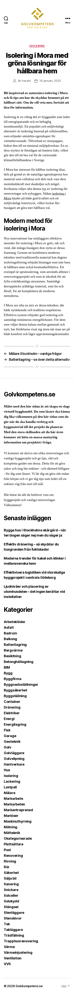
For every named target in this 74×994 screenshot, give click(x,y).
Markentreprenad (18, 810)
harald (26, 80)
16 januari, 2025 (50, 80)
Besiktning (12, 656)
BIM (7, 667)
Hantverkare (14, 764)
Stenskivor (12, 918)
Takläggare (13, 930)
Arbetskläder (14, 622)
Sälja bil (10, 878)
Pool (7, 850)
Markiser (11, 816)
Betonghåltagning (18, 662)
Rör (6, 867)
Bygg (8, 673)
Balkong (10, 639)
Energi (9, 719)
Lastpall (10, 787)
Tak (7, 924)
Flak (7, 730)
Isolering (37, 46)
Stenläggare (14, 913)
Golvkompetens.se (29, 986)
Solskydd (11, 901)
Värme (9, 947)
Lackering (12, 781)
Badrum (10, 633)
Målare (9, 793)
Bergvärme (13, 650)
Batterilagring (15, 645)
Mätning (10, 827)
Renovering (13, 856)
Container (12, 702)
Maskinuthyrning (17, 821)
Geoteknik (12, 742)
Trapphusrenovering (21, 941)
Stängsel (11, 907)
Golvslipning (14, 759)
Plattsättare (13, 844)
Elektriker (12, 713)
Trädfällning (14, 935)
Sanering (11, 884)
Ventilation (12, 958)
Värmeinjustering (18, 952)
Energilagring (15, 724)
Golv (7, 747)
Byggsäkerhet (15, 690)
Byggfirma (12, 679)
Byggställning (15, 696)
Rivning (10, 861)
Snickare (11, 890)
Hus (7, 770)
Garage (10, 736)
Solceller (11, 895)
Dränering (12, 707)
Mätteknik (12, 833)
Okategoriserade (18, 838)
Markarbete (13, 799)
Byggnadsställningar (21, 684)
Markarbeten (14, 804)
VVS (7, 964)
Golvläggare (14, 753)
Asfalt (8, 627)
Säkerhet (11, 873)
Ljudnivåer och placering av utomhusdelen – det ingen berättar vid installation (34, 591)
